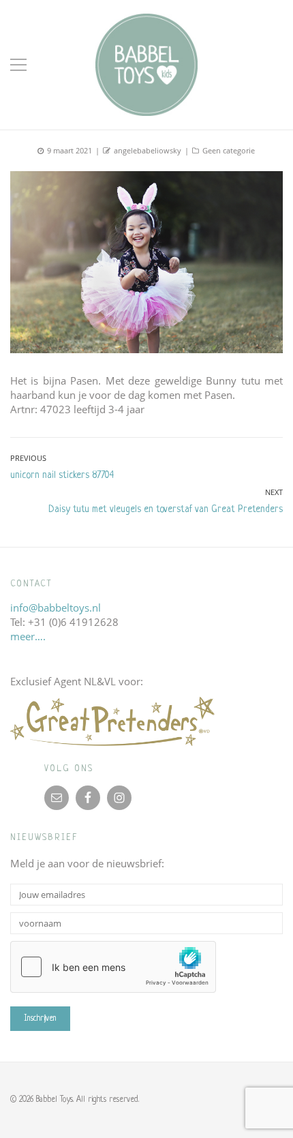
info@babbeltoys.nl (55, 607)
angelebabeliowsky (147, 150)
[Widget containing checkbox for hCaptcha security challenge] (113, 967)
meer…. (28, 636)
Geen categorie (228, 150)
